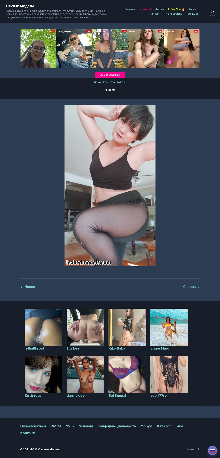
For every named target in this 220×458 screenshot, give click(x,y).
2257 (70, 426)
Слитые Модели (20, 6)
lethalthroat (34, 348)
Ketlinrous (33, 395)
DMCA (56, 426)
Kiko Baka (117, 348)
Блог (179, 426)
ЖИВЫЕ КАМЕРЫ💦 (110, 75)
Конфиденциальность (116, 426)
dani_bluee (76, 395)
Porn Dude (192, 13)
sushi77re (158, 395)
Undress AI (145, 9)
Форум (159, 9)
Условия (86, 426)
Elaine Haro (159, 348)
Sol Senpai (117, 395)
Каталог (193, 9)
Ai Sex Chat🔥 (176, 9)
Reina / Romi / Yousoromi (110, 82)
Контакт (155, 13)
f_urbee (73, 348)
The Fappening (173, 13)
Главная (130, 9)
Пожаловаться (33, 426)
